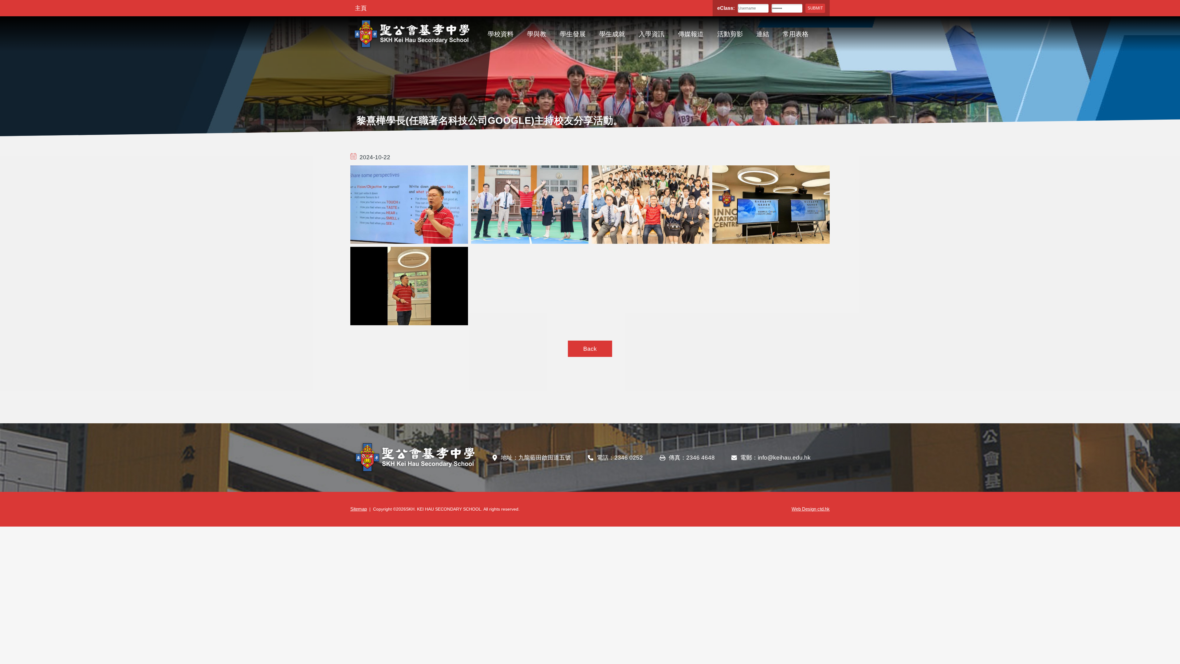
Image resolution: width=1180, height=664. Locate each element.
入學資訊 (651, 34)
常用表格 (795, 34)
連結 (762, 34)
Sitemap (358, 509)
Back (590, 349)
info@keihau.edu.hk (784, 457)
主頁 (361, 8)
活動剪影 (730, 34)
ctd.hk (811, 509)
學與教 (536, 34)
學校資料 (500, 34)
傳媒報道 (691, 34)
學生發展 (573, 34)
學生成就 (612, 34)
